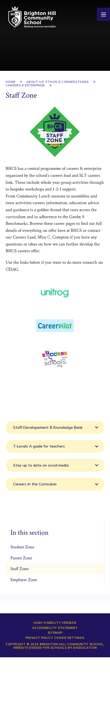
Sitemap (55, 633)
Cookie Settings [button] (69, 638)
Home (10, 82)
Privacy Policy (39, 638)
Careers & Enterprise (25, 85)
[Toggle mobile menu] (103, 14)
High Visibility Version (55, 623)
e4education (85, 648)
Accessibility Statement (55, 628)
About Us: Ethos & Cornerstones (57, 82)
